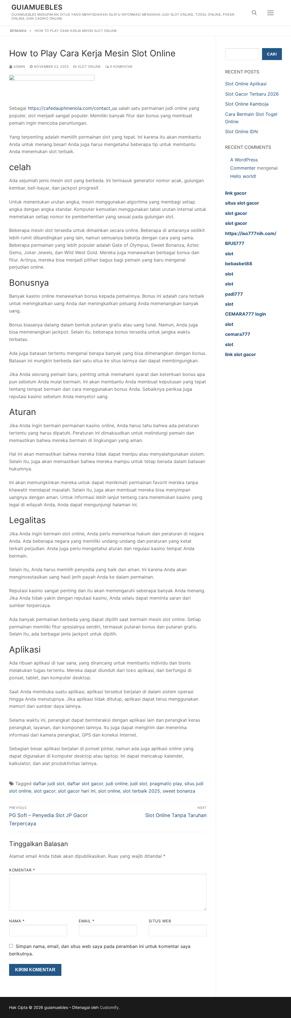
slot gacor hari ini (76, 791)
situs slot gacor (242, 203)
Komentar (22, 870)
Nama (16, 921)
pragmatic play (166, 783)
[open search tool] (254, 12)
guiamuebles (37, 7)
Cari (272, 54)
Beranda (18, 31)
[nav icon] (270, 13)
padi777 (234, 294)
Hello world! (243, 176)
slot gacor (44, 791)
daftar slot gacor (85, 783)
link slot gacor (240, 354)
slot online (109, 791)
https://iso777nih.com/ (250, 233)
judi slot (138, 783)
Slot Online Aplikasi (246, 84)
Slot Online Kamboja (247, 104)
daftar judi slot (49, 783)
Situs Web (160, 921)
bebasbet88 (238, 263)
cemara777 (237, 334)
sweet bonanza (179, 791)
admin (19, 67)
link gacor (236, 193)
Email (87, 921)
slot (229, 253)
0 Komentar (120, 67)
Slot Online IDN (241, 131)
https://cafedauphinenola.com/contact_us (72, 108)
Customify (109, 1007)
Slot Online (89, 67)
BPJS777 (234, 243)
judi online (117, 783)
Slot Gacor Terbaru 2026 (252, 94)
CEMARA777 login (245, 314)
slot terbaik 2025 (141, 791)
